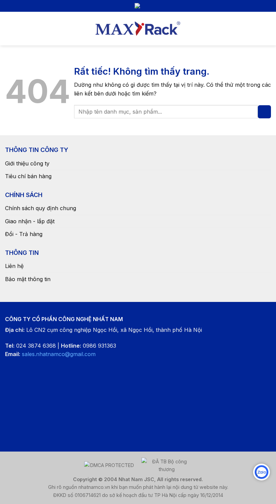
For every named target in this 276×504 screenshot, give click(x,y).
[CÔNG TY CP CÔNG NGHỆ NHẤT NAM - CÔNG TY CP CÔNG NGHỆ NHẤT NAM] (138, 28)
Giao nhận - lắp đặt (30, 221)
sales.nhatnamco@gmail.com (59, 354)
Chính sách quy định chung (40, 208)
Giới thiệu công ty (27, 163)
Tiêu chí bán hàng (28, 176)
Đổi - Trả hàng (23, 234)
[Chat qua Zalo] (261, 472)
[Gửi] (264, 111)
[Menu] (9, 28)
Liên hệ (14, 266)
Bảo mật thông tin (27, 279)
